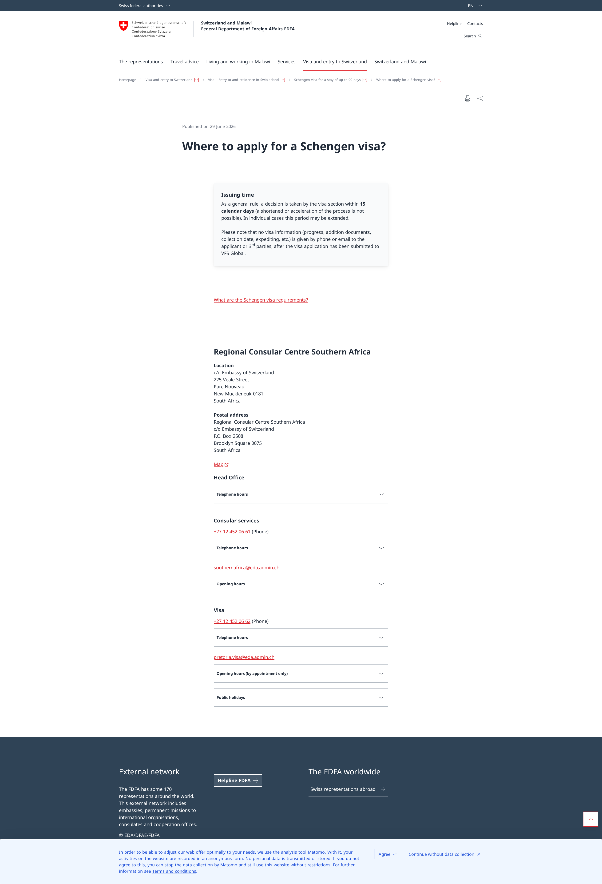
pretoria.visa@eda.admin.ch (244, 657)
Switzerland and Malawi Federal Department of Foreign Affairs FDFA (248, 26)
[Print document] (467, 98)
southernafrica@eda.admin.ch (246, 567)
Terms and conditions (174, 871)
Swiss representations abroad (343, 789)
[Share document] (480, 98)
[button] (141, 61)
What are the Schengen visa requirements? (261, 300)
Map (218, 464)
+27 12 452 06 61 (232, 531)
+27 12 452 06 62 (232, 621)
